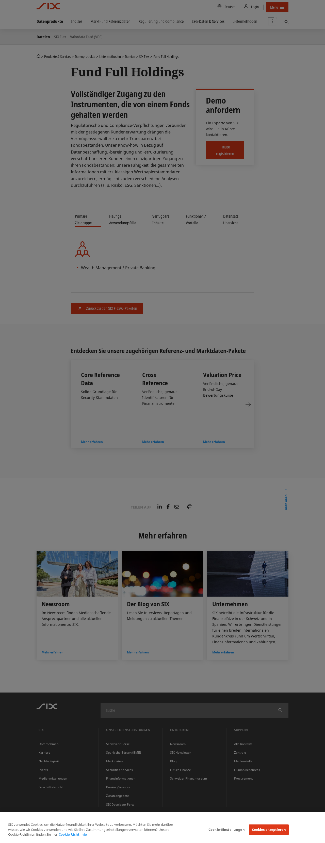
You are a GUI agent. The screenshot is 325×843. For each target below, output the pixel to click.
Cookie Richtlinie (73, 834)
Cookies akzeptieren (269, 829)
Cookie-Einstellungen (226, 829)
